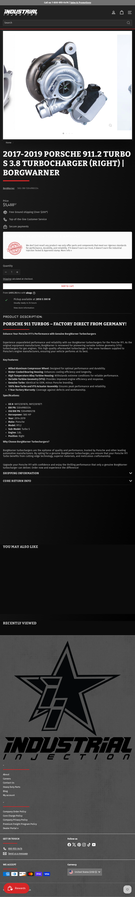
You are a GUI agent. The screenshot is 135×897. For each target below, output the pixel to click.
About (6, 774)
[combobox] (67, 23)
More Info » (66, 250)
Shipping (7, 279)
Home (8, 142)
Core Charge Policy (12, 815)
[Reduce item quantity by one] (6, 272)
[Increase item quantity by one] (17, 272)
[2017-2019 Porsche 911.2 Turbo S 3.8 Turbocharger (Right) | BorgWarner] (22, 580)
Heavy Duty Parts (11, 787)
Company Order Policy (14, 811)
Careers (7, 778)
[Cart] (122, 12)
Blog (5, 791)
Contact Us (8, 782)
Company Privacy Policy (15, 819)
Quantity (8, 266)
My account (9, 795)
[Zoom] (110, 125)
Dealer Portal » (10, 828)
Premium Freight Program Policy (20, 824)
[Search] (128, 23)
